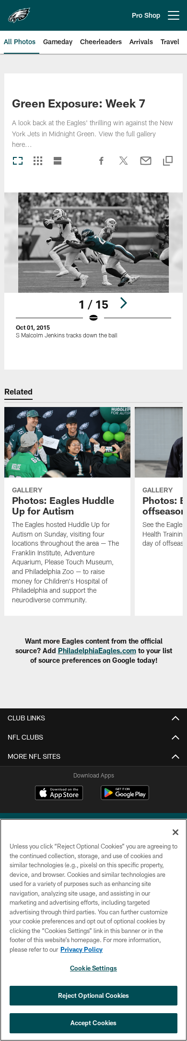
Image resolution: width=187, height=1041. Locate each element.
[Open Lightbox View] (93, 271)
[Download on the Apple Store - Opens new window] (59, 794)
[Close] (175, 832)
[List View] (57, 161)
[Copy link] (168, 161)
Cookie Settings (93, 968)
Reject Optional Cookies (93, 995)
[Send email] (146, 165)
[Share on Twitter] (124, 165)
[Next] (123, 303)
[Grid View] (37, 161)
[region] (93, 930)
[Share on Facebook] (101, 165)
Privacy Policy (81, 949)
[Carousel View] (17, 161)
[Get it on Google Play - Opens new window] (125, 797)
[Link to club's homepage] (19, 11)
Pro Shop (146, 15)
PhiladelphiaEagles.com (97, 650)
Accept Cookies (93, 1023)
